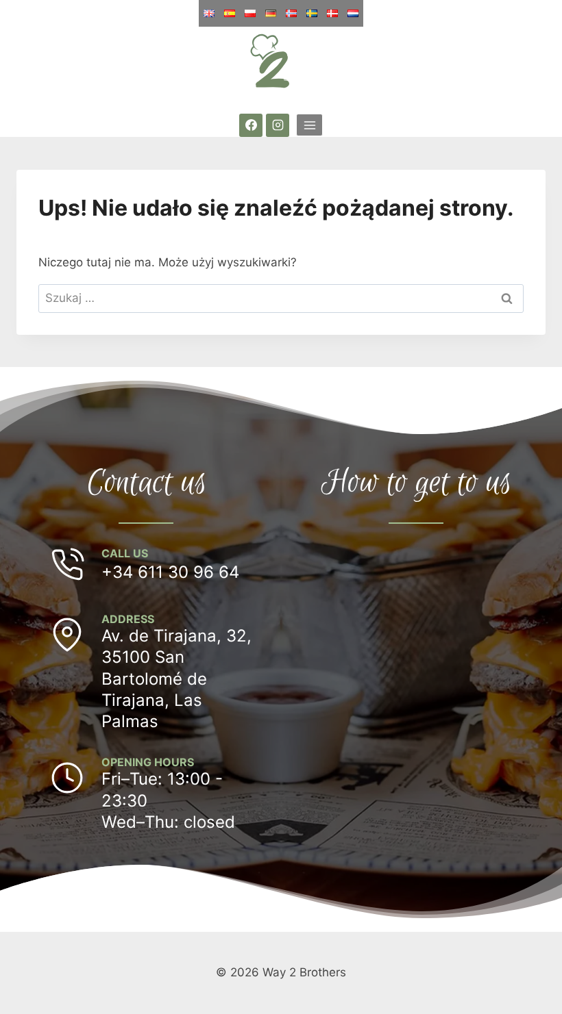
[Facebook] (250, 125)
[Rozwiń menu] (309, 125)
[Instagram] (277, 125)
